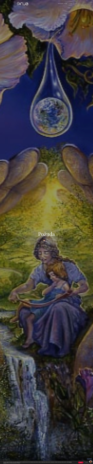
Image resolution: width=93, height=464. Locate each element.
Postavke (86, 462)
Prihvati (81, 462)
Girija (47, 239)
